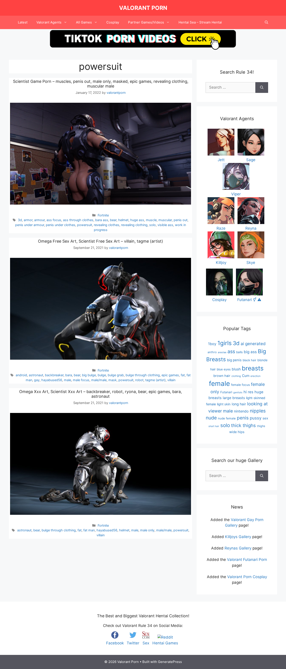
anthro (212, 352)
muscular (165, 220)
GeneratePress (170, 662)
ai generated (253, 343)
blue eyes (224, 369)
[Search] (261, 87)
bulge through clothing (143, 375)
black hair (249, 360)
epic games (170, 375)
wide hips (236, 432)
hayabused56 (51, 380)
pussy (255, 417)
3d (20, 220)
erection (255, 376)
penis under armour (29, 225)
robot (139, 380)
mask (112, 380)
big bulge (89, 375)
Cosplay (112, 22)
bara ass (101, 220)
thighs (261, 426)
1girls (224, 343)
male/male (99, 380)
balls (239, 352)
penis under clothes (60, 225)
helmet (123, 220)
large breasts (234, 397)
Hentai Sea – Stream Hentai (200, 22)
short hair (213, 426)
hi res (248, 392)
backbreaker (54, 375)
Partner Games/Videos (146, 22)
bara (68, 375)
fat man (89, 530)
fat (183, 375)
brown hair (221, 376)
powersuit (84, 225)
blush (236, 369)
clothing (236, 376)
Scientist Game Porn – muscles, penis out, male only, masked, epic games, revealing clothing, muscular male (100, 84)
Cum (245, 376)
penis (243, 418)
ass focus (53, 220)
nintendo (241, 411)
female (219, 383)
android (21, 375)
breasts (252, 368)
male (67, 380)
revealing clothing (134, 225)
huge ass (137, 220)
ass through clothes (78, 220)
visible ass (165, 225)
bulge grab (116, 375)
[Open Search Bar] (266, 22)
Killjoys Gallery (238, 536)
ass (231, 351)
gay (37, 380)
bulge (102, 375)
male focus (81, 380)
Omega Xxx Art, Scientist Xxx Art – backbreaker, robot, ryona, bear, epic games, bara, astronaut (100, 394)
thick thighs (243, 425)
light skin (224, 404)
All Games (84, 22)
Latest (22, 22)
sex (265, 418)
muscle (151, 220)
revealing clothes (106, 225)
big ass (250, 351)
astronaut (36, 375)
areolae (222, 352)
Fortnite (103, 215)
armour (39, 220)
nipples (258, 411)
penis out (180, 220)
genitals (237, 392)
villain (171, 380)
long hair (239, 404)
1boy (212, 344)
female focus (240, 385)
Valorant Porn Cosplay (247, 577)
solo (152, 225)
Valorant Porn (143, 7)
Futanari (226, 392)
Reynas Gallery (238, 548)
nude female (227, 418)
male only (147, 530)
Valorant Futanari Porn (247, 559)
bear (113, 220)
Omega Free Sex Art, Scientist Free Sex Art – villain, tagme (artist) (100, 241)
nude (211, 418)
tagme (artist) (155, 380)
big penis (234, 360)
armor (28, 220)
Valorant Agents (48, 22)
